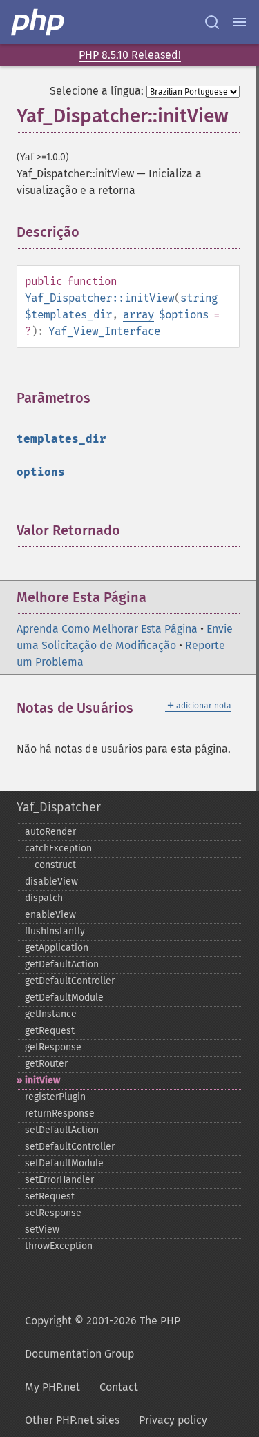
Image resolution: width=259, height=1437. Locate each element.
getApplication (56, 948)
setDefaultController (70, 1147)
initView (42, 1080)
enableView (50, 914)
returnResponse (60, 1113)
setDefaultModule (64, 1163)
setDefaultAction (62, 1130)
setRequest (50, 1196)
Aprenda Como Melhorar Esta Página (107, 628)
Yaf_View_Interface (104, 331)
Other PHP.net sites (72, 1420)
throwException (59, 1246)
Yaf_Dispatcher (59, 807)
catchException (58, 848)
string (199, 298)
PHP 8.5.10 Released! (130, 54)
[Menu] (239, 22)
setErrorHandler (59, 1180)
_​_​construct (50, 865)
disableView (51, 881)
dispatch (44, 898)
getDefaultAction (62, 964)
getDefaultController (70, 981)
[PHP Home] (38, 22)
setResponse (53, 1213)
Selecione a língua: (97, 90)
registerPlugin (55, 1097)
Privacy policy (173, 1420)
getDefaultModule (64, 997)
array (138, 314)
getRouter (46, 1064)
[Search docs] (212, 22)
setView (42, 1229)
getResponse (53, 1047)
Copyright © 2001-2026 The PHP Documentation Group (102, 1337)
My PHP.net (52, 1386)
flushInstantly (55, 931)
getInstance (51, 1014)
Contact (118, 1386)
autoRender (50, 832)
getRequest (50, 1030)
